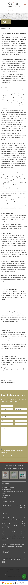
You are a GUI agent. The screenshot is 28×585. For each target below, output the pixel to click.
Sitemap (18, 576)
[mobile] (25, 4)
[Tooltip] (26, 580)
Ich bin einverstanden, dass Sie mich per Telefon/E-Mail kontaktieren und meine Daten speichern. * (14, 449)
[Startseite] (14, 4)
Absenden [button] (14, 456)
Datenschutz (11, 576)
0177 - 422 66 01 (15, 11)
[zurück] (3, 475)
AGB (11, 574)
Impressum (7, 574)
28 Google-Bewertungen (21, 583)
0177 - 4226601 (24, 576)
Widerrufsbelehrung (19, 574)
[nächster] (24, 475)
